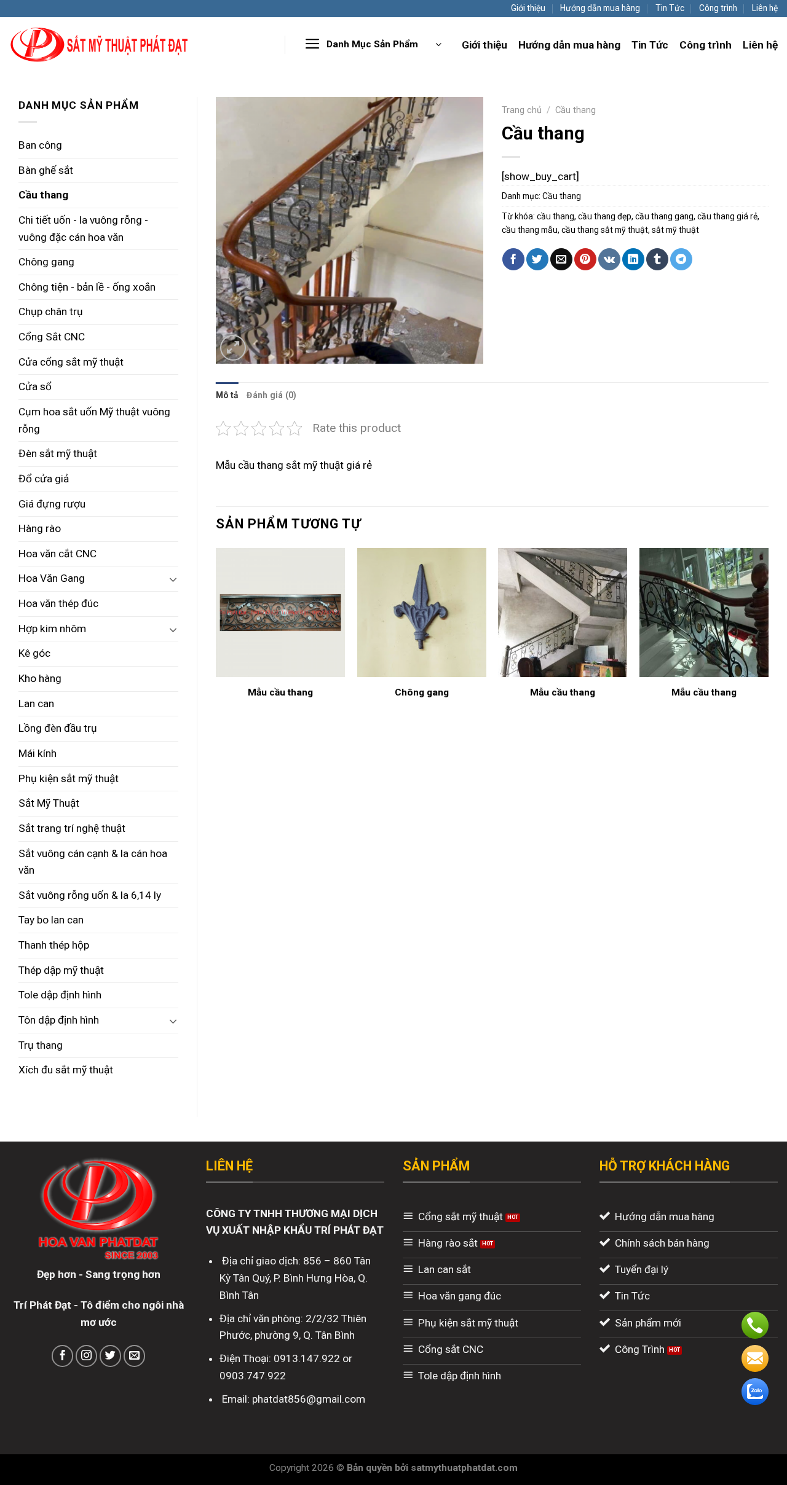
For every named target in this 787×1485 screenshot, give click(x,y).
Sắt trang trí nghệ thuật (71, 828)
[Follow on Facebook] (63, 1356)
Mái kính (37, 753)
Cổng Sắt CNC (51, 337)
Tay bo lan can (51, 920)
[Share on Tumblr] (657, 259)
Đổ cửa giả (43, 478)
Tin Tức (669, 8)
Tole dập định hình (59, 995)
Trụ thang (40, 1045)
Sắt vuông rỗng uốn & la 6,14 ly (89, 895)
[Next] (768, 636)
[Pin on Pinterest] (585, 259)
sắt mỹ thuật (675, 230)
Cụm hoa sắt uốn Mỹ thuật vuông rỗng (94, 420)
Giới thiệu (528, 8)
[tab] (227, 395)
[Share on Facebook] (513, 259)
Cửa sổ (35, 386)
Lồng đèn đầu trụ (57, 728)
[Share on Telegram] (681, 259)
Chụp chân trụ (50, 311)
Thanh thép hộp (53, 945)
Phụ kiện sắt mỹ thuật (68, 778)
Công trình (718, 8)
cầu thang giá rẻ (727, 216)
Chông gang (46, 262)
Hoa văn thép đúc (58, 603)
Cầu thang (43, 195)
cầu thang (555, 216)
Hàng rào (39, 528)
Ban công (40, 145)
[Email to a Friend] (561, 259)
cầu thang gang (664, 216)
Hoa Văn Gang (51, 578)
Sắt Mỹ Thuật (48, 803)
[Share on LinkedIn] (633, 259)
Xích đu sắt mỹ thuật (65, 1070)
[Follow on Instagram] (87, 1356)
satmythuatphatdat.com (464, 1467)
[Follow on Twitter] (111, 1356)
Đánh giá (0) (271, 395)
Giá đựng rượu (51, 504)
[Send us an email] (135, 1356)
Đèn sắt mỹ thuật (57, 453)
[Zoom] (233, 348)
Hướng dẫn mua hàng (600, 8)
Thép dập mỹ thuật (61, 970)
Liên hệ (765, 8)
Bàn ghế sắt (45, 170)
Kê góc (34, 653)
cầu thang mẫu (530, 230)
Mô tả (227, 395)
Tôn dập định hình (58, 1020)
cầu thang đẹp (604, 216)
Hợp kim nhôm (52, 628)
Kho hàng (39, 678)
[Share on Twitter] (537, 259)
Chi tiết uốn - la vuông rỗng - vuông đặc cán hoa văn (83, 228)
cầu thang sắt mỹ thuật (604, 230)
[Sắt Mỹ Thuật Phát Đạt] (99, 44)
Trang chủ (522, 110)
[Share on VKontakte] (609, 259)
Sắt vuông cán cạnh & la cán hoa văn (92, 862)
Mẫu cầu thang (280, 692)
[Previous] (216, 636)
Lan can (36, 703)
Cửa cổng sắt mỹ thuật (71, 362)
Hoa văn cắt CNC (57, 553)
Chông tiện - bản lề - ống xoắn (87, 287)
